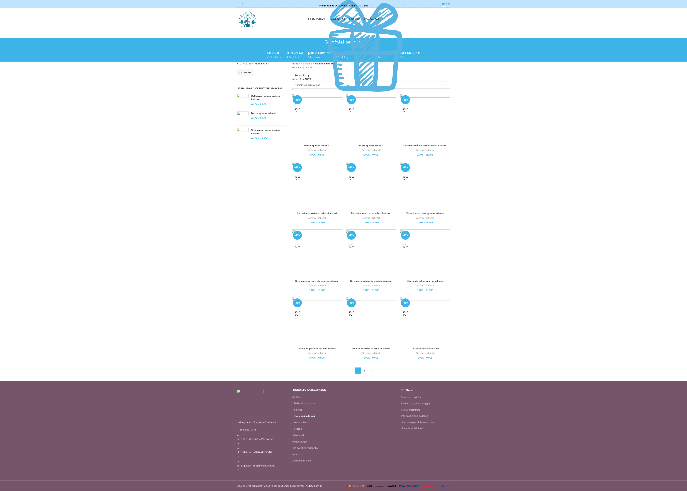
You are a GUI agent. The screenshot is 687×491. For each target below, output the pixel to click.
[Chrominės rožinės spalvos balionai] (243, 134)
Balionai (307, 63)
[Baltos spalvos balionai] (243, 117)
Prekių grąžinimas (410, 409)
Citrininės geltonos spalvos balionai (317, 348)
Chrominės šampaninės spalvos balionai (316, 280)
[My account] (434, 3)
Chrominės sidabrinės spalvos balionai (370, 280)
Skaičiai (298, 428)
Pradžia (296, 63)
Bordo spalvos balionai (371, 145)
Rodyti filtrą (301, 75)
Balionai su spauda (304, 403)
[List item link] (261, 452)
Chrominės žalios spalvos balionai (424, 280)
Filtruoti (245, 72)
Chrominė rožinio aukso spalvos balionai (425, 145)
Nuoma (295, 454)
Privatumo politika (411, 397)
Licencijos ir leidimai (412, 428)
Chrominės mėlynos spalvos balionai (371, 213)
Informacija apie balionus (414, 415)
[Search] (246, 3)
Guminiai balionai (317, 150)
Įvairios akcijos (300, 441)
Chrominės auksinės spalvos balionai (317, 213)
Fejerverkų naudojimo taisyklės (418, 422)
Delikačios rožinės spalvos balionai (265, 97)
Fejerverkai (298, 435)
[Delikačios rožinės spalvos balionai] (243, 100)
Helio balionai (301, 422)
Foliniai (298, 409)
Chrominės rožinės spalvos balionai (266, 131)
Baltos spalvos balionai (263, 113)
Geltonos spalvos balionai (425, 348)
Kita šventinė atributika (305, 447)
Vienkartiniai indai (301, 460)
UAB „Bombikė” (254, 485)
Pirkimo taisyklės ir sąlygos (415, 403)
